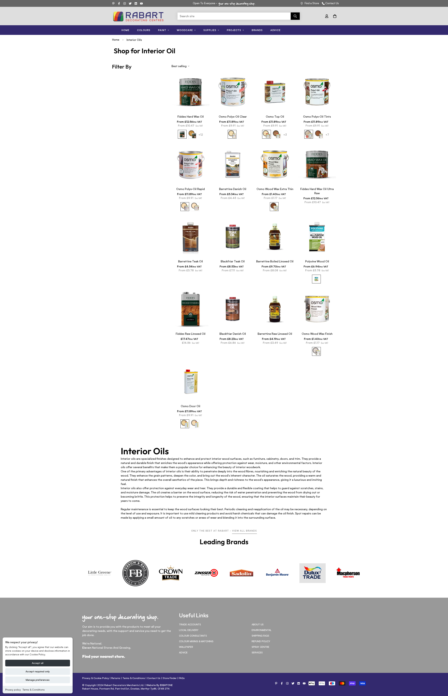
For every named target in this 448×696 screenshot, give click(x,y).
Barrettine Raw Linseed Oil (275, 333)
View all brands (244, 530)
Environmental (261, 630)
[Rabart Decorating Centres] (138, 16)
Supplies (209, 30)
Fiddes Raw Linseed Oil (190, 333)
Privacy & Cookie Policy (95, 678)
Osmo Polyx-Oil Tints (317, 116)
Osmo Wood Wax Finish (317, 333)
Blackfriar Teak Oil (233, 261)
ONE (166, 685)
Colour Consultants (193, 635)
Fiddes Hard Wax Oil (190, 116)
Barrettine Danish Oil (232, 189)
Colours (143, 30)
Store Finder (170, 678)
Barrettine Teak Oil (190, 261)
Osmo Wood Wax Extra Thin (275, 189)
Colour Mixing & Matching (196, 641)
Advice (275, 30)
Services (257, 652)
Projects (234, 30)
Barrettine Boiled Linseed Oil (274, 261)
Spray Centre (260, 646)
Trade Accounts (190, 624)
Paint (162, 30)
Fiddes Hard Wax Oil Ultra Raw (317, 191)
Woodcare (185, 30)
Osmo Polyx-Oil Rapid (190, 189)
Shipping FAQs (260, 635)
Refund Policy (261, 641)
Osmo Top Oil (275, 116)
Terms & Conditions (34, 689)
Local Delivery (188, 630)
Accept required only (38, 671)
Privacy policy (13, 689)
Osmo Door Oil (190, 406)
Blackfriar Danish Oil (232, 333)
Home (125, 30)
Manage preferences (38, 679)
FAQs (182, 678)
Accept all (37, 662)
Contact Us (332, 3)
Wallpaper (186, 646)
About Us (258, 624)
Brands (257, 30)
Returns (115, 678)
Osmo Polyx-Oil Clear (233, 116)
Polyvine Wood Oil (317, 261)
